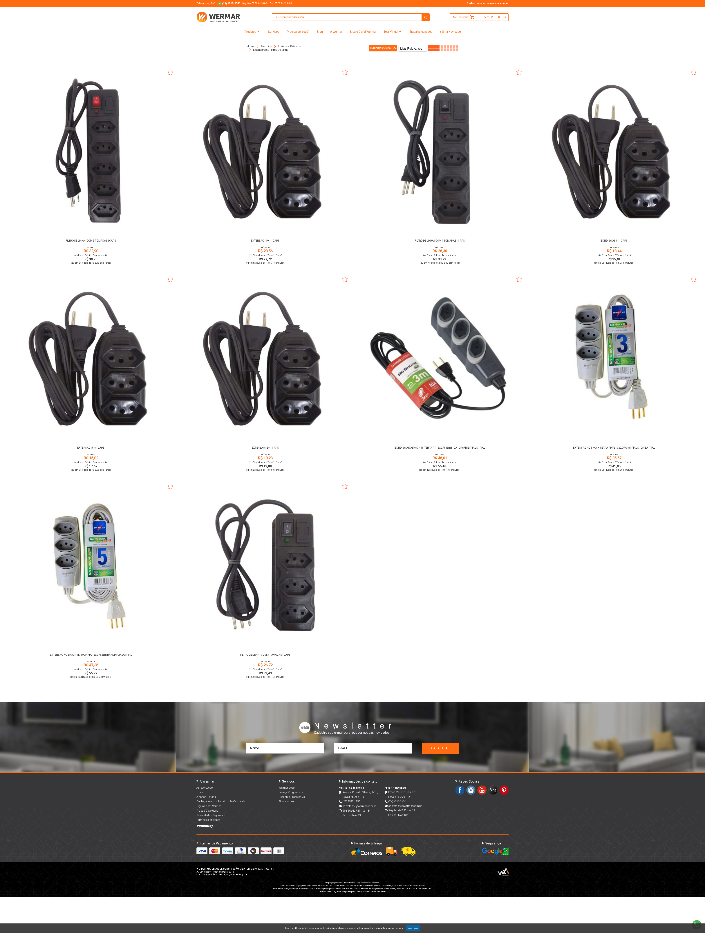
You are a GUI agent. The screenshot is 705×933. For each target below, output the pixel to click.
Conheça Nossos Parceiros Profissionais (220, 801)
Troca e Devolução (207, 810)
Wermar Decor (287, 787)
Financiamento (287, 801)
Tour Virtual (393, 32)
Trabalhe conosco (421, 31)
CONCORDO (413, 928)
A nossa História (206, 796)
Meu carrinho (464, 17)
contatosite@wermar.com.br (359, 806)
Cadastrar (440, 748)
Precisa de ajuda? (298, 31)
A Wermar (336, 31)
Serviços (273, 31)
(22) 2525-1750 (351, 801)
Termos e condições (208, 819)
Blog (320, 31)
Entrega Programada (291, 792)
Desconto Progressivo (292, 796)
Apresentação (204, 787)
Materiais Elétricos (289, 46)
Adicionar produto (91, 231)
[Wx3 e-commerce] (503, 872)
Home (250, 46)
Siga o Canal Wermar (363, 31)
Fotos (199, 792)
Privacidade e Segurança (210, 815)
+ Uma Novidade (450, 31)
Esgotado (440, 438)
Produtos (252, 32)
